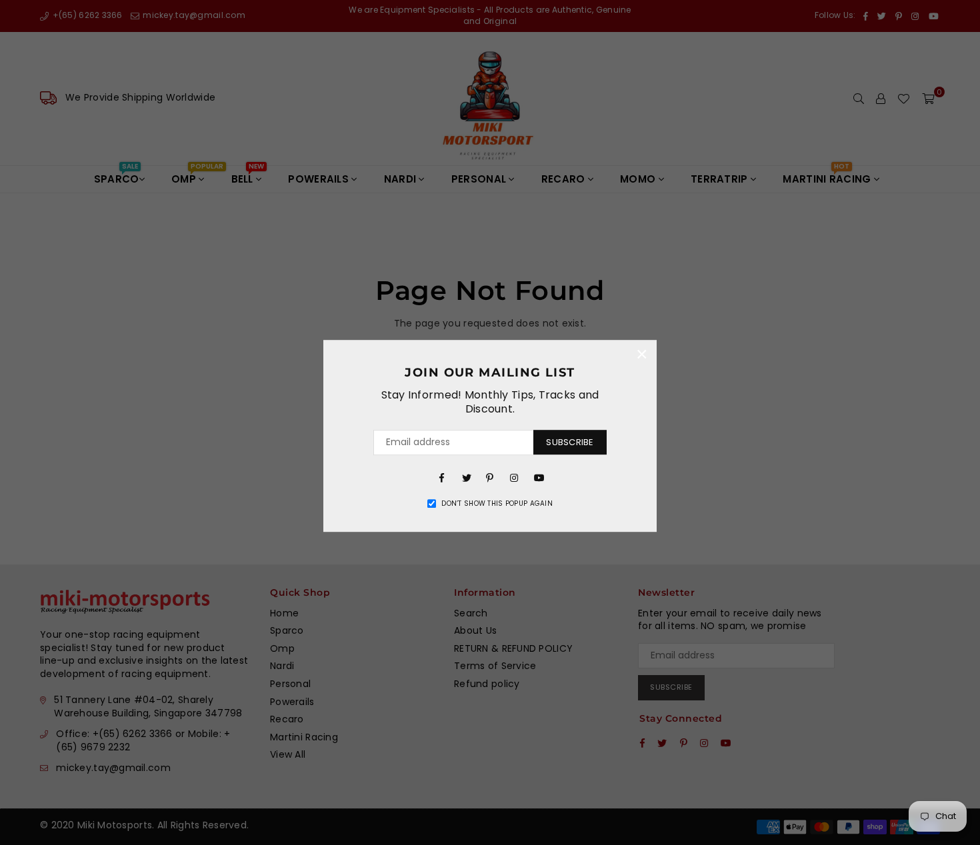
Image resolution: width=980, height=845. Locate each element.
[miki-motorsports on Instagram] (514, 477)
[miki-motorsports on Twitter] (466, 477)
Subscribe (569, 442)
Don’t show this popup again (497, 503)
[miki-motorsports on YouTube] (538, 477)
